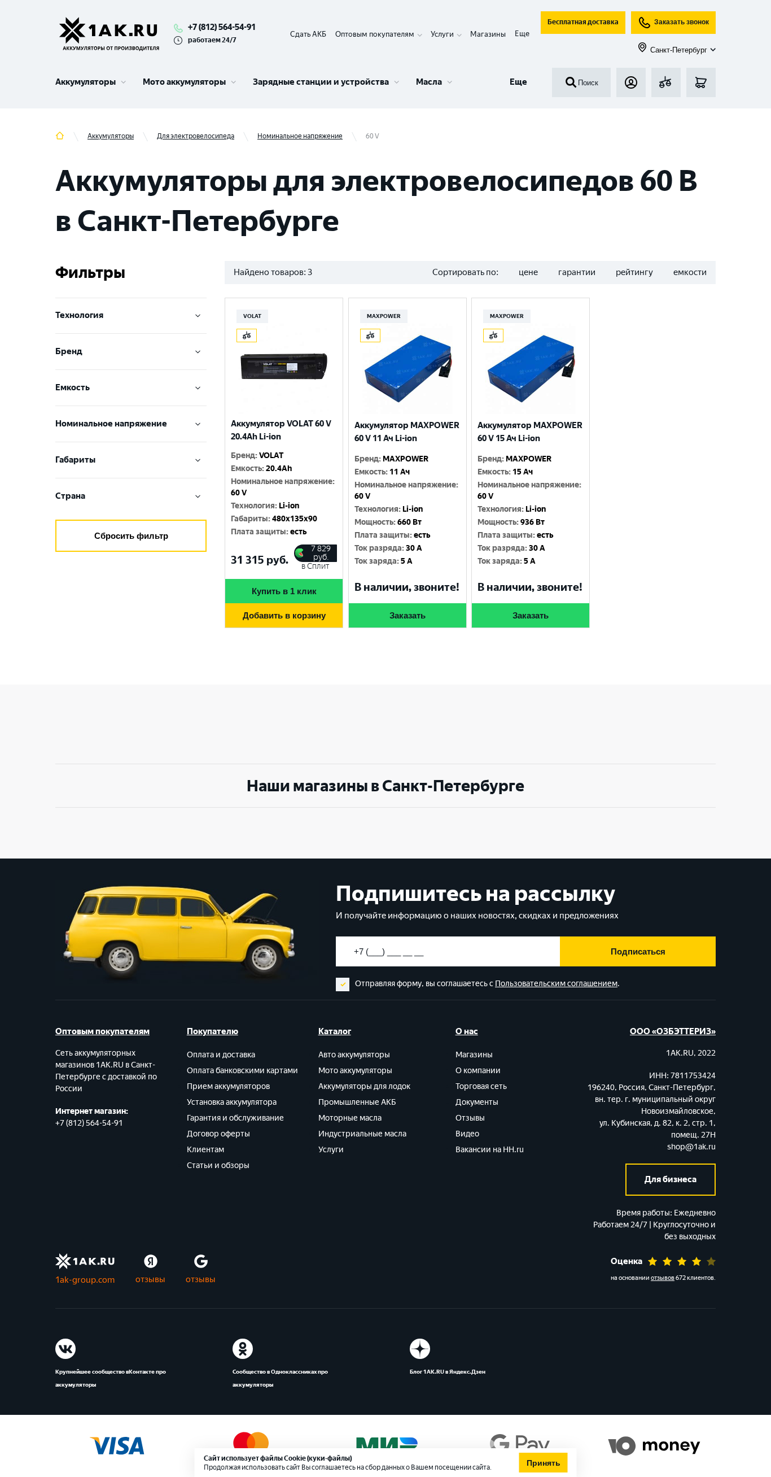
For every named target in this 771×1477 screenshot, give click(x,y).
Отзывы (470, 1118)
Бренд (68, 351)
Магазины (488, 34)
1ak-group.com (85, 1280)
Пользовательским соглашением (556, 983)
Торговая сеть (481, 1086)
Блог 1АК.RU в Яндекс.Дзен (447, 1371)
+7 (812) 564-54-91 (222, 27)
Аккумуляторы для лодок (364, 1086)
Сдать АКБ (308, 34)
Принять (543, 1462)
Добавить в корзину (284, 615)
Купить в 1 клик (284, 591)
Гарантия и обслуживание (235, 1118)
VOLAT (252, 316)
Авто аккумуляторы (354, 1055)
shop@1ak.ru (691, 1147)
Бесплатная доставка (583, 22)
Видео (467, 1134)
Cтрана (70, 496)
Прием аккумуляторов (228, 1086)
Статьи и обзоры (218, 1165)
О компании (478, 1070)
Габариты (75, 460)
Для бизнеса (670, 1179)
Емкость (72, 387)
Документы (476, 1102)
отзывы (150, 1279)
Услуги (331, 1149)
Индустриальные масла (362, 1134)
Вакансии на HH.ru (489, 1149)
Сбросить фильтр (131, 536)
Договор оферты (218, 1134)
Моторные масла (350, 1118)
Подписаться (638, 951)
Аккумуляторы (85, 82)
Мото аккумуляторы (184, 82)
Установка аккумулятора (232, 1102)
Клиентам (205, 1149)
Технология (79, 315)
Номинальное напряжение (111, 424)
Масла (429, 82)
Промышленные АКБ (357, 1102)
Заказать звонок (681, 22)
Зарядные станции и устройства (321, 82)
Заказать (407, 615)
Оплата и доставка (221, 1055)
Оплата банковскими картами (242, 1070)
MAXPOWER (384, 316)
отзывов (662, 1278)
